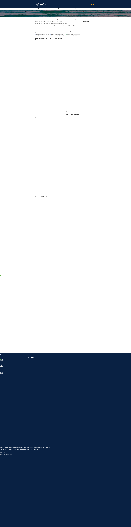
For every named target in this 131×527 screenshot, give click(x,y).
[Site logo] (40, 4)
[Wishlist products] (89, 5)
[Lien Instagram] (74, 1)
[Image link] (4, 408)
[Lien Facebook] (73, 1)
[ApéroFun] (30, 313)
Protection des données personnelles (6, 454)
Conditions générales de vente (5, 456)
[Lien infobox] (30, 356)
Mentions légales (2, 452)
